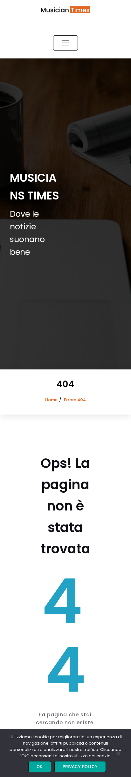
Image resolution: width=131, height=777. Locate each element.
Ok (40, 766)
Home (51, 400)
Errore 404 (75, 400)
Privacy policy (80, 766)
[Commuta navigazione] (65, 43)
